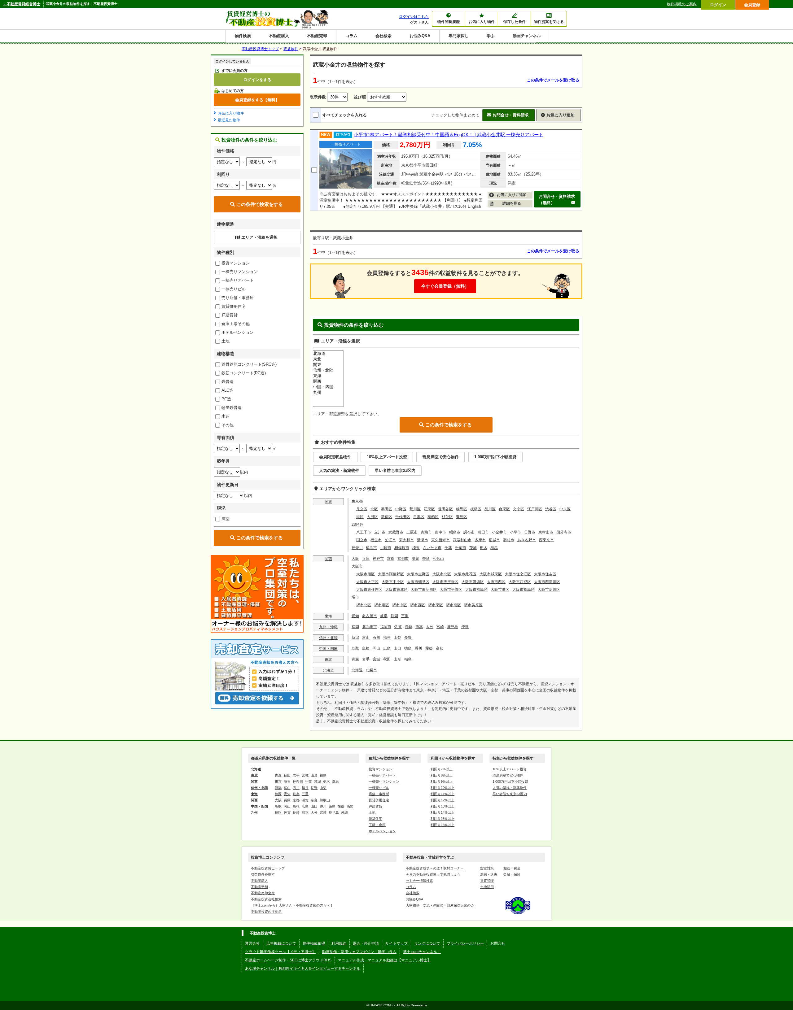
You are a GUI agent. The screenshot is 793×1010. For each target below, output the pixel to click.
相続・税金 (511, 868)
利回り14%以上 (442, 812)
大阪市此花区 (465, 574)
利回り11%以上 (442, 794)
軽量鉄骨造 (231, 407)
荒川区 (415, 509)
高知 (439, 648)
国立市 (361, 540)
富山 (366, 637)
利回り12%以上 (442, 800)
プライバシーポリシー (465, 943)
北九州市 (369, 627)
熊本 (419, 627)
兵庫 (366, 558)
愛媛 (429, 648)
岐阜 (384, 616)
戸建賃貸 (229, 315)
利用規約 (338, 943)
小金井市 (499, 532)
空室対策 (487, 868)
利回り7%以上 (442, 769)
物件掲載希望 (314, 943)
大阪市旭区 (365, 574)
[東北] (328, 359)
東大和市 (406, 540)
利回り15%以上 (442, 819)
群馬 (494, 548)
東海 (328, 616)
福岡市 (385, 627)
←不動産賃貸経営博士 (21, 4)
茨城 (473, 548)
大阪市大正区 (367, 582)
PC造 (226, 399)
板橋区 (475, 509)
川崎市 (385, 548)
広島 (387, 648)
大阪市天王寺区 (445, 582)
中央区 (565, 509)
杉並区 (447, 517)
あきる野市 (526, 540)
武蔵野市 (395, 532)
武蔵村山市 (462, 540)
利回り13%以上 (442, 806)
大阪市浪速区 (473, 582)
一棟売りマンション (239, 271)
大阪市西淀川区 (547, 582)
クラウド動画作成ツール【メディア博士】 (280, 952)
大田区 (372, 517)
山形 (397, 659)
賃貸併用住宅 (233, 306)
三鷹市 (412, 532)
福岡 (355, 627)
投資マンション (235, 263)
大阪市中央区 (393, 582)
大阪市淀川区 (549, 589)
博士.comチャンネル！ (422, 952)
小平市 (515, 532)
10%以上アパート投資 (387, 457)
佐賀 (398, 627)
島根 (366, 648)
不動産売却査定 (263, 893)
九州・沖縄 (328, 627)
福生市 (376, 540)
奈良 (426, 558)
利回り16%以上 (442, 825)
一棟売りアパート (237, 280)
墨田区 (386, 509)
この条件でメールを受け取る (553, 80)
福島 (408, 659)
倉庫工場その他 (235, 323)
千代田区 (402, 517)
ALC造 (227, 390)
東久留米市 (440, 540)
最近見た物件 (229, 120)
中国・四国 (328, 648)
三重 (405, 616)
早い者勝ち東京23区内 (395, 470)
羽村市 (508, 540)
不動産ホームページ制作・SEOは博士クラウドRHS (288, 960)
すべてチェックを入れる (344, 115)
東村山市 (545, 532)
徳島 (408, 648)
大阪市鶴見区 (418, 582)
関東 (328, 501)
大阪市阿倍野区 (391, 574)
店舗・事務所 (379, 794)
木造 (225, 416)
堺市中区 (399, 605)
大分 (429, 627)
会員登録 (752, 4)
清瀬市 (422, 540)
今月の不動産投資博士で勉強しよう (433, 874)
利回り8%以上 (442, 775)
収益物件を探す (263, 874)
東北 (328, 659)
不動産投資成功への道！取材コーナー (435, 868)
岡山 (376, 648)
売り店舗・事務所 (237, 297)
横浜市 (371, 548)
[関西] (328, 381)
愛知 (355, 616)
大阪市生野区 (418, 574)
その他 (227, 425)
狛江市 (390, 540)
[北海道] (328, 353)
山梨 (397, 637)
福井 (387, 637)
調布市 (469, 532)
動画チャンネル (527, 35)
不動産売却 (317, 35)
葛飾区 (433, 517)
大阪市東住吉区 (369, 589)
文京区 (518, 509)
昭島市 (454, 532)
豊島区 (461, 517)
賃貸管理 (487, 880)
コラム (351, 35)
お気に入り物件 (231, 113)
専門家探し (459, 35)
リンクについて (427, 943)
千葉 (448, 548)
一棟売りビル (233, 289)
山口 (397, 648)
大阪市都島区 (523, 589)
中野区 (400, 509)
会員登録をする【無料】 (257, 99)
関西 (328, 559)
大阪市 (357, 566)
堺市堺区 (381, 605)
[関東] (328, 365)
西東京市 (546, 540)
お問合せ (497, 943)
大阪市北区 (441, 574)
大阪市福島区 (476, 589)
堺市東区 (435, 605)
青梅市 (426, 532)
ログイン (718, 4)
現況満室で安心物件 (441, 457)
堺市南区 (453, 605)
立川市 (379, 532)
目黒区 (418, 517)
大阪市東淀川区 (424, 589)
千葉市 (460, 548)
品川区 (490, 509)
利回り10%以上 (442, 788)
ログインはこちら (414, 17)
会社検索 (383, 35)
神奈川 (357, 548)
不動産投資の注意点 (266, 911)
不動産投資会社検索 (266, 899)
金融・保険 (511, 874)
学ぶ (491, 35)
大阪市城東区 (491, 574)
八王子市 (363, 532)
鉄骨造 (227, 381)
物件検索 (243, 35)
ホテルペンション (237, 332)
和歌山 (438, 558)
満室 (225, 518)
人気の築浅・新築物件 (339, 470)
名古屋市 (369, 616)
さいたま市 (432, 548)
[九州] (328, 392)
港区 (360, 517)
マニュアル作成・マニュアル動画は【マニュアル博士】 (384, 960)
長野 (408, 637)
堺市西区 (417, 605)
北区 (374, 509)
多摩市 (480, 540)
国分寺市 (563, 532)
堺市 (355, 597)
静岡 (394, 616)
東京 (278, 781)
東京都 (357, 501)
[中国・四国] (328, 387)
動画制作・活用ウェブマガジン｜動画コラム (359, 952)
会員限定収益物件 (335, 457)
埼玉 (416, 548)
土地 (225, 341)
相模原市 (401, 548)
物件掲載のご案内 (682, 4)
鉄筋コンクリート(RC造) (243, 373)
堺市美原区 (473, 605)
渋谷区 (550, 509)
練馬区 (461, 509)
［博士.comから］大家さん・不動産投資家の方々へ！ (292, 905)
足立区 (361, 509)
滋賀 (415, 558)
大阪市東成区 (396, 589)
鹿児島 (452, 627)
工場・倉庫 (377, 825)
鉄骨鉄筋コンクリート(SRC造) (249, 364)
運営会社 (252, 943)
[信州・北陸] (328, 370)
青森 (355, 659)
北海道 (328, 670)
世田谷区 (445, 509)
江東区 (429, 509)
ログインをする (257, 79)
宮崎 (440, 627)
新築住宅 (375, 819)
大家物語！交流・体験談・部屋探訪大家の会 (440, 905)
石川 (376, 637)
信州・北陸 (328, 638)
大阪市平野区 (451, 589)
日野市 (529, 532)
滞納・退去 (488, 874)
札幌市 (371, 670)
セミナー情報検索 (419, 880)
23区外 (357, 524)
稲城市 (494, 540)
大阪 (355, 558)
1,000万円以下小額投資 (495, 457)
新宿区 (386, 517)
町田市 (483, 532)
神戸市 (378, 558)
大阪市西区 (496, 582)
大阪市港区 (500, 589)
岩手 (366, 659)
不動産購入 (279, 35)
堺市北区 (363, 605)
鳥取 (355, 648)
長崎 (408, 627)
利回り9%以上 (442, 781)
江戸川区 (534, 509)
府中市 (440, 532)
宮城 (376, 659)
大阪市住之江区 (518, 574)
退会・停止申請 (366, 943)
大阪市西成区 (520, 582)
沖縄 (465, 627)
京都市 (403, 558)
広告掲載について (281, 943)
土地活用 (487, 887)
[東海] (328, 376)
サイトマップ (396, 943)
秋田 (387, 659)
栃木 (483, 548)
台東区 (504, 509)
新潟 (355, 637)
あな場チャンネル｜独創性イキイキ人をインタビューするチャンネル (302, 968)
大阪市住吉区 (545, 574)
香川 (418, 648)
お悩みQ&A (420, 35)
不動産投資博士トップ (268, 868)
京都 (390, 558)
